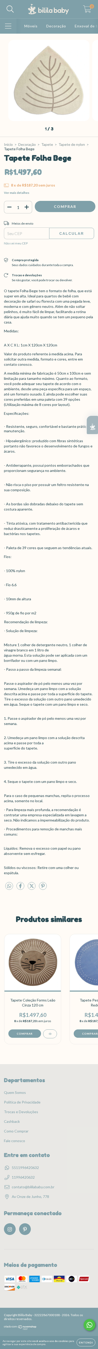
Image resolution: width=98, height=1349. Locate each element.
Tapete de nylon (72, 144)
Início (8, 144)
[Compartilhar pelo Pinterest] (43, 888)
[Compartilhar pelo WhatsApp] (9, 886)
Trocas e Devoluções (21, 1112)
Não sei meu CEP (16, 243)
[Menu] (8, 26)
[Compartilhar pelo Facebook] (20, 888)
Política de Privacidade (22, 1102)
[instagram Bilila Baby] (10, 1229)
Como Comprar (16, 1131)
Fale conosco (14, 1140)
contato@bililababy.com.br (33, 1187)
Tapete (47, 144)
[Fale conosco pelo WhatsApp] (89, 1325)
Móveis (31, 26)
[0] (87, 10)
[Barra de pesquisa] (10, 9)
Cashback (12, 1121)
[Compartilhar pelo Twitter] (32, 888)
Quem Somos (15, 1092)
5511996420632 (25, 1167)
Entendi (86, 1342)
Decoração (56, 26)
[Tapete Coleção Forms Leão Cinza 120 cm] (50, 1033)
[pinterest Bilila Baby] (25, 1229)
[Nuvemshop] (20, 1329)
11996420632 (23, 1177)
